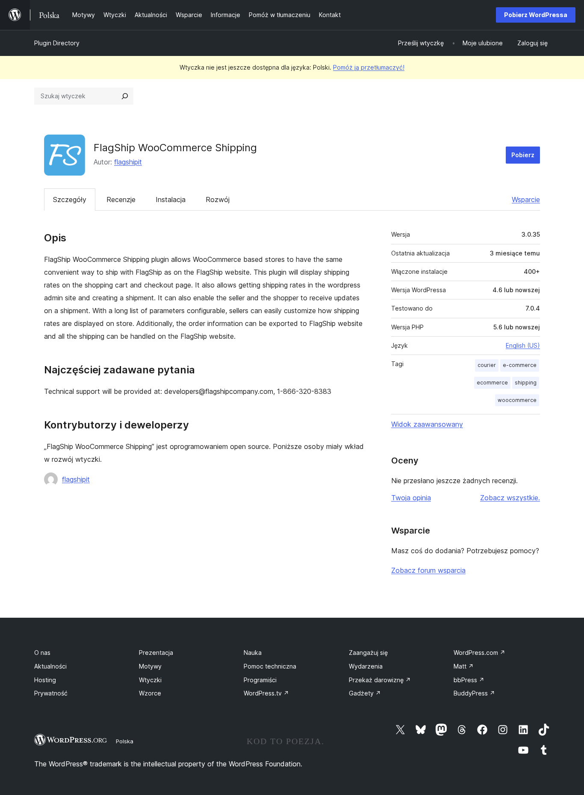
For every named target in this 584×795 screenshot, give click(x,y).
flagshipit (128, 162)
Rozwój (218, 199)
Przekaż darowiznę (380, 680)
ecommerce (492, 382)
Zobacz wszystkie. (510, 497)
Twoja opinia (411, 497)
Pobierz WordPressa (535, 14)
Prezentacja (156, 652)
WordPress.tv (266, 693)
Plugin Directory (57, 43)
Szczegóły (69, 199)
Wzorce (150, 693)
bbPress (469, 680)
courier (487, 365)
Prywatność (51, 693)
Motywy (150, 666)
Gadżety (365, 693)
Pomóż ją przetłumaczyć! (368, 67)
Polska (124, 741)
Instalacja (171, 199)
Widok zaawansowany (427, 424)
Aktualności (50, 666)
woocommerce (517, 400)
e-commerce (520, 365)
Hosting (45, 680)
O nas (42, 652)
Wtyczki (150, 680)
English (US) (523, 345)
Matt (464, 666)
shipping (526, 382)
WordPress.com (479, 652)
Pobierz (522, 154)
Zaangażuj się (368, 652)
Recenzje (121, 199)
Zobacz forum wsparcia (428, 570)
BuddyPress (474, 693)
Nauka (253, 652)
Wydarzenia (366, 666)
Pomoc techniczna (270, 666)
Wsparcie (526, 199)
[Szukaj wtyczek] (124, 96)
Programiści (260, 680)
